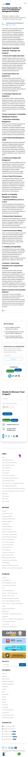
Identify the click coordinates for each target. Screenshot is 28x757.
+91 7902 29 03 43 (9, 739)
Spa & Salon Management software (11, 601)
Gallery (4, 702)
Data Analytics (6, 524)
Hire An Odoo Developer (8, 475)
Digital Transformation (8, 555)
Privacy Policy (5, 712)
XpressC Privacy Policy (8, 717)
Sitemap (4, 699)
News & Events (6, 679)
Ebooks (4, 697)
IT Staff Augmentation (7, 544)
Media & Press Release (7, 681)
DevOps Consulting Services (9, 532)
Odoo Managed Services (8, 480)
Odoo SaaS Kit (5, 624)
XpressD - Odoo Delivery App (9, 593)
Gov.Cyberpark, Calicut (9, 726)
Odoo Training (5, 470)
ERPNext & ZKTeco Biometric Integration (12, 568)
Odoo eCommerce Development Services (13, 483)
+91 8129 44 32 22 (11, 430)
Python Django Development (9, 537)
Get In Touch (7, 414)
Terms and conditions (7, 710)
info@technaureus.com (9, 729)
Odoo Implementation (7, 460)
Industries (4, 676)
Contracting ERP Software (8, 621)
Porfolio (4, 689)
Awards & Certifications (8, 684)
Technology (5, 707)
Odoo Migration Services (8, 465)
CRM (3, 588)
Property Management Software (10, 598)
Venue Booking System (8, 590)
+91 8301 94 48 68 (11, 429)
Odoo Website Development (9, 486)
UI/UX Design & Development (9, 534)
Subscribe (13, 359)
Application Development (8, 519)
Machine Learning (6, 529)
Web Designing (6, 563)
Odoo (3, 457)
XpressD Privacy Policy (8, 715)
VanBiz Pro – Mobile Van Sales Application (12, 619)
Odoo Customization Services (9, 462)
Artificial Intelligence (7, 526)
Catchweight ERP (6, 580)
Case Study (5, 686)
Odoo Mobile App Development (10, 478)
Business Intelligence (7, 521)
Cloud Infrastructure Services (9, 560)
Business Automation (7, 513)
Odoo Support (5, 473)
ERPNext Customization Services (10, 565)
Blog (3, 692)
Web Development (7, 547)
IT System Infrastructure (8, 552)
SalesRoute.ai (5, 611)
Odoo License (5, 496)
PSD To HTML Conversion (8, 542)
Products (4, 577)
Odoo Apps (5, 499)
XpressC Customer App (8, 595)
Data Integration (6, 550)
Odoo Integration (6, 468)
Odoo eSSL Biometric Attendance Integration (13, 488)
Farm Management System (9, 583)
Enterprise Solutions (7, 516)
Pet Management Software (9, 585)
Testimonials (5, 694)
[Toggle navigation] (25, 3)
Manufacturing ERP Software (9, 627)
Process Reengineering (8, 539)
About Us (4, 673)
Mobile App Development (8, 557)
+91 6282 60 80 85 (9, 736)
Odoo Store (5, 704)
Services (4, 511)
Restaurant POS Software (8, 608)
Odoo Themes (5, 501)
